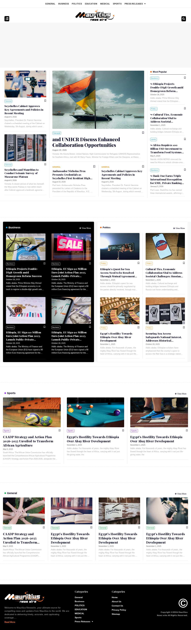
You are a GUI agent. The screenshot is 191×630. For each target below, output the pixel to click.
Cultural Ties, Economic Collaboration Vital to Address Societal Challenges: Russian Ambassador (166, 121)
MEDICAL (105, 4)
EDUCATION (91, 4)
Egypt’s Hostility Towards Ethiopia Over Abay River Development (116, 337)
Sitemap (116, 614)
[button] (183, 19)
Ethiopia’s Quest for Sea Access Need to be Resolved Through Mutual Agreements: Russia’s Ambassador (118, 274)
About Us (116, 601)
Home (115, 597)
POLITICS (77, 4)
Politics (106, 227)
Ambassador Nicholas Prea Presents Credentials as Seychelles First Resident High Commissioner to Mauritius (71, 176)
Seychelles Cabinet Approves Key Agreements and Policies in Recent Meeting (23, 109)
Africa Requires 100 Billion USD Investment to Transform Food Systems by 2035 (166, 150)
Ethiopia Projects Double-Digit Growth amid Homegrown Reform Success (24, 272)
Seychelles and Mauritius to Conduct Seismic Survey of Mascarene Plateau (21, 173)
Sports (117, 4)
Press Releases (134, 4)
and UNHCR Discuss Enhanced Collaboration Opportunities (86, 142)
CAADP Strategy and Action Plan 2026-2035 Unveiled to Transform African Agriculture (28, 441)
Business (63, 4)
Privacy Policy (119, 610)
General (50, 4)
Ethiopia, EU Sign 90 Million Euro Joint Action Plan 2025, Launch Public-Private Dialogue (69, 274)
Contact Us (117, 606)
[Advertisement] (95, 45)
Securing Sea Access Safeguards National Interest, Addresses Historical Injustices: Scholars (164, 339)
